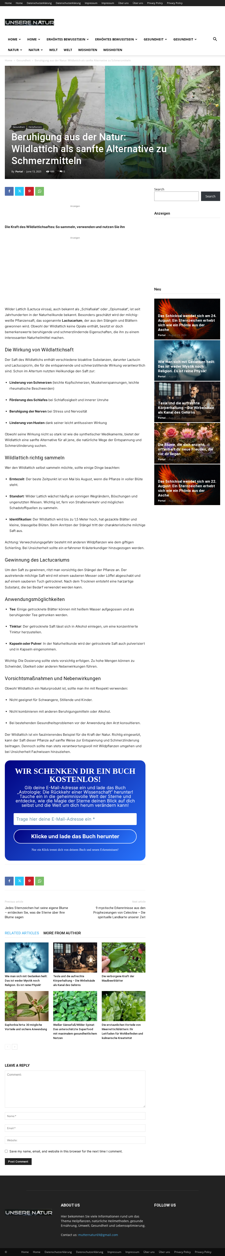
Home (8, 3)
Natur (13, 50)
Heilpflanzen (35, 126)
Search (159, 189)
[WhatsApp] (39, 191)
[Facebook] (9, 191)
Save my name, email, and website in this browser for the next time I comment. (66, 1151)
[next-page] (14, 1047)
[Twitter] (19, 191)
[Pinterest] (29, 191)
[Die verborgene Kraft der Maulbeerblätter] (123, 957)
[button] (215, 40)
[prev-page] (7, 1047)
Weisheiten (87, 50)
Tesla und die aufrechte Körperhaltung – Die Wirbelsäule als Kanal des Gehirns (74, 981)
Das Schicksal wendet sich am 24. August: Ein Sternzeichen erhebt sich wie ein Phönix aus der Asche (187, 323)
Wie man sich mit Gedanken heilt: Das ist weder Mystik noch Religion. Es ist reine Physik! (26, 981)
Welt (53, 50)
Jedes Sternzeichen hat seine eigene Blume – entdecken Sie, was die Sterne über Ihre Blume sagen (36, 912)
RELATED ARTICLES (22, 933)
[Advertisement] (75, 213)
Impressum (91, 3)
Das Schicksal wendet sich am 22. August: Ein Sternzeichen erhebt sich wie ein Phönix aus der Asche (187, 488)
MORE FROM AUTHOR (62, 933)
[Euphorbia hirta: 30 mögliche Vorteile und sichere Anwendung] (27, 1006)
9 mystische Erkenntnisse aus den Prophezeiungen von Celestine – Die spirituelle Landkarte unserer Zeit (119, 912)
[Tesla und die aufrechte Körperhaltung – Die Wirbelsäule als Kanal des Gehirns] (75, 957)
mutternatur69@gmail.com (98, 1235)
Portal (19, 171)
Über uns (123, 3)
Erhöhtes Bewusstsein (66, 39)
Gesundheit (153, 39)
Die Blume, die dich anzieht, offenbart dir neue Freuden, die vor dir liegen (185, 449)
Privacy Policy (155, 3)
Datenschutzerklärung (39, 3)
